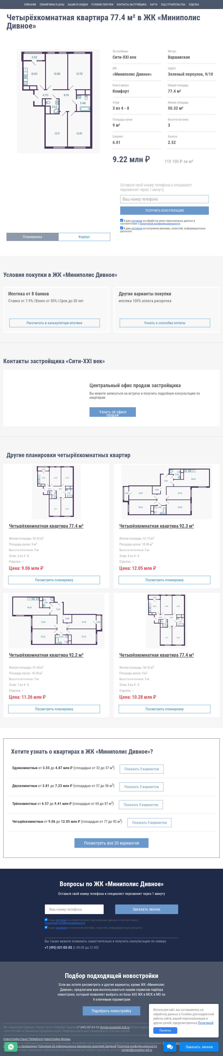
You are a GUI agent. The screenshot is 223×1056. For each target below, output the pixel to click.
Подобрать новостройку (111, 1010)
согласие (136, 220)
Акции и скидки (78, 4)
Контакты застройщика (132, 4)
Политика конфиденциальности (137, 1046)
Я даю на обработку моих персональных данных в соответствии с (157, 222)
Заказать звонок (146, 909)
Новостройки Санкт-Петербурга (23, 1039)
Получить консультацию (164, 211)
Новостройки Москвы (57, 1039)
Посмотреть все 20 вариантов (111, 843)
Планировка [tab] (32, 237)
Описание (30, 4)
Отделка (194, 4)
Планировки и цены (52, 4)
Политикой (205, 1023)
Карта (153, 4)
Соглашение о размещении (20, 1046)
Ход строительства (173, 4)
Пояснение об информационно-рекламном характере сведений (77, 1046)
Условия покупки (102, 4)
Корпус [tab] (84, 237)
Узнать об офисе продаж (112, 413)
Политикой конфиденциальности (160, 223)
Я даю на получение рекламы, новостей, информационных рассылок (163, 230)
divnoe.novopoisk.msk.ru (115, 1027)
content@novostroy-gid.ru (137, 1050)
